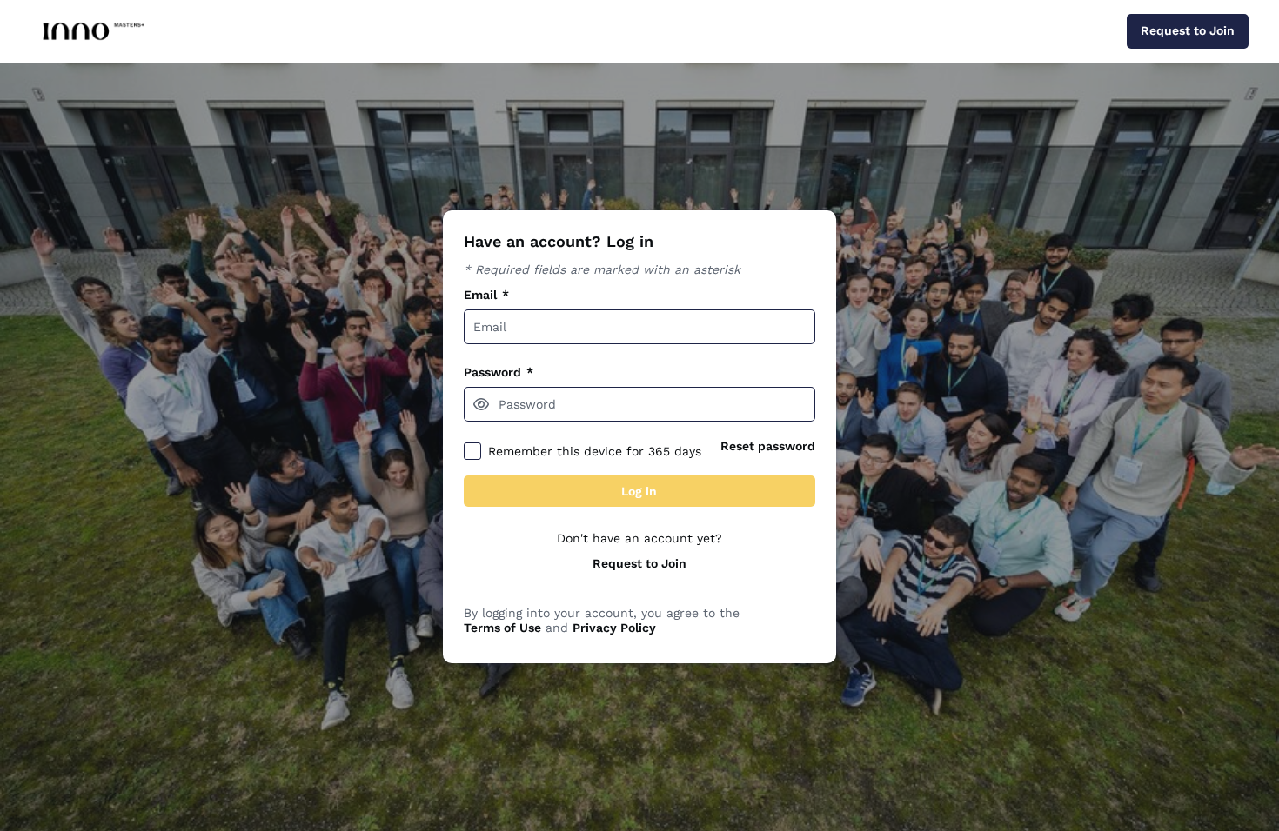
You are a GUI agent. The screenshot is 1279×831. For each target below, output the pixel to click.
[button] (481, 404)
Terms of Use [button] (502, 628)
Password (498, 372)
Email (486, 295)
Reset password (767, 446)
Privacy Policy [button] (614, 628)
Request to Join (639, 563)
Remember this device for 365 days (594, 451)
